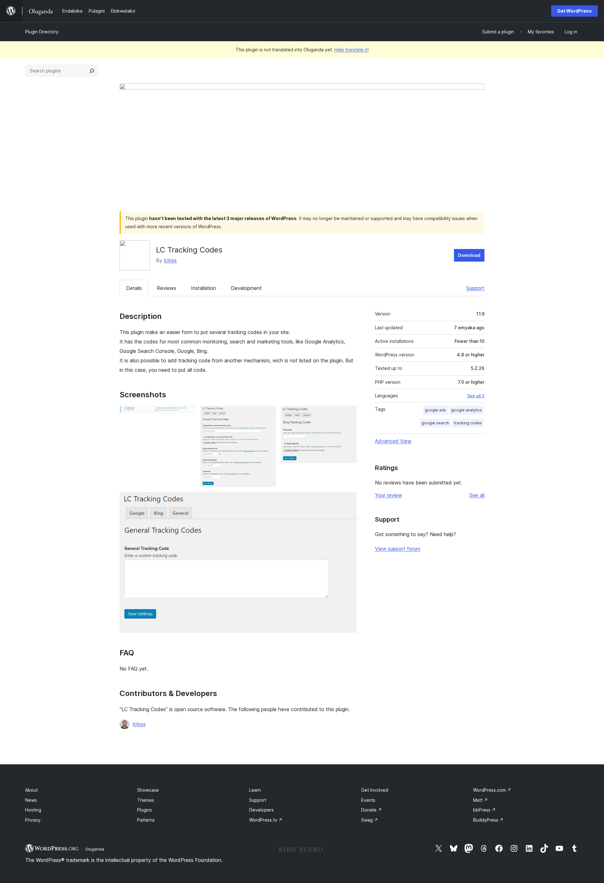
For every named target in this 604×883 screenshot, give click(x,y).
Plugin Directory (42, 31)
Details (134, 288)
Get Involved (374, 790)
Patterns (146, 820)
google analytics (466, 410)
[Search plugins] (92, 71)
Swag (369, 820)
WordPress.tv (265, 820)
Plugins (144, 809)
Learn (255, 790)
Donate (371, 809)
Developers (261, 809)
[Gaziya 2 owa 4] (267, 414)
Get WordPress (574, 11)
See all (476, 495)
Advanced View (393, 441)
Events (368, 800)
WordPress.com (492, 790)
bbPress (484, 809)
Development (246, 288)
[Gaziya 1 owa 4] (187, 414)
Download (469, 255)
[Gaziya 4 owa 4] (348, 500)
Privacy (33, 820)
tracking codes (468, 423)
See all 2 (475, 395)
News (31, 800)
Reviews (166, 288)
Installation (203, 288)
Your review (388, 495)
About (31, 790)
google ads (435, 410)
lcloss (170, 260)
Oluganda (94, 849)
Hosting (33, 809)
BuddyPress (488, 820)
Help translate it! (351, 49)
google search (435, 423)
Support (475, 288)
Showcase (148, 790)
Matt (480, 800)
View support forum (397, 549)
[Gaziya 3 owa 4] (348, 414)
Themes (145, 800)
